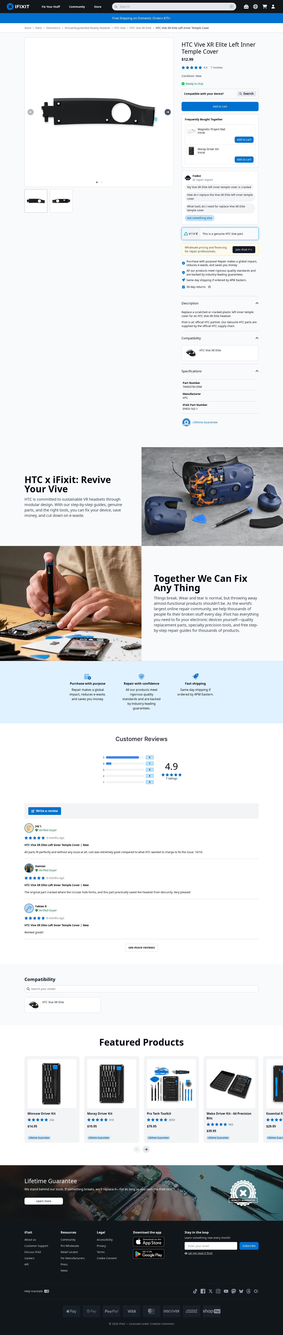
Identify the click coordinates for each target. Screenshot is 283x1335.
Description (190, 303)
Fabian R (41, 906)
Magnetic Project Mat (211, 129)
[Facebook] (203, 1291)
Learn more (43, 1201)
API (26, 1264)
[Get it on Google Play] (148, 1254)
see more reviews (141, 947)
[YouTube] (226, 1291)
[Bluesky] (241, 1291)
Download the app (147, 1232)
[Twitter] (210, 1291)
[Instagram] (218, 1291)
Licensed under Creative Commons (151, 1324)
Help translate (33, 1291)
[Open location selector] (255, 6)
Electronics (53, 28)
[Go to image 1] (97, 182)
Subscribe (249, 1246)
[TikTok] (195, 1291)
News (64, 1270)
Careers (29, 1258)
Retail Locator (69, 1252)
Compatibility (191, 338)
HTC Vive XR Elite (140, 28)
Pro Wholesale (70, 1246)
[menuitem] (50, 6)
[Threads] (248, 1291)
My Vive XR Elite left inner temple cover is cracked (219, 187)
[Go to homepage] (20, 6)
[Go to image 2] (101, 182)
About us (30, 1239)
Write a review (47, 811)
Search (248, 93)
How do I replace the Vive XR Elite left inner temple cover (220, 196)
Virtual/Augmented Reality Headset (87, 28)
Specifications (192, 371)
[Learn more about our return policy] (209, 287)
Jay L (38, 826)
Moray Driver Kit (208, 149)
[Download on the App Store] (148, 1241)
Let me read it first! (200, 1253)
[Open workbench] (246, 6)
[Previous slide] (136, 1149)
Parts (38, 28)
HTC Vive (120, 28)
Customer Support (36, 1246)
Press (64, 1264)
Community (68, 1239)
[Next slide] (146, 1149)
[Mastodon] (233, 1291)
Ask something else (199, 218)
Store (27, 28)
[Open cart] (265, 6)
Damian (40, 866)
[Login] (273, 6)
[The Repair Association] (256, 1291)
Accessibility (105, 1239)
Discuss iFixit (32, 1252)
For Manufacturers (73, 1258)
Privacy (101, 1246)
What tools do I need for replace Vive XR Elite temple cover (216, 208)
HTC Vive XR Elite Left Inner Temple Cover (182, 28)
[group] (30, 112)
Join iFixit (244, 249)
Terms (101, 1252)
